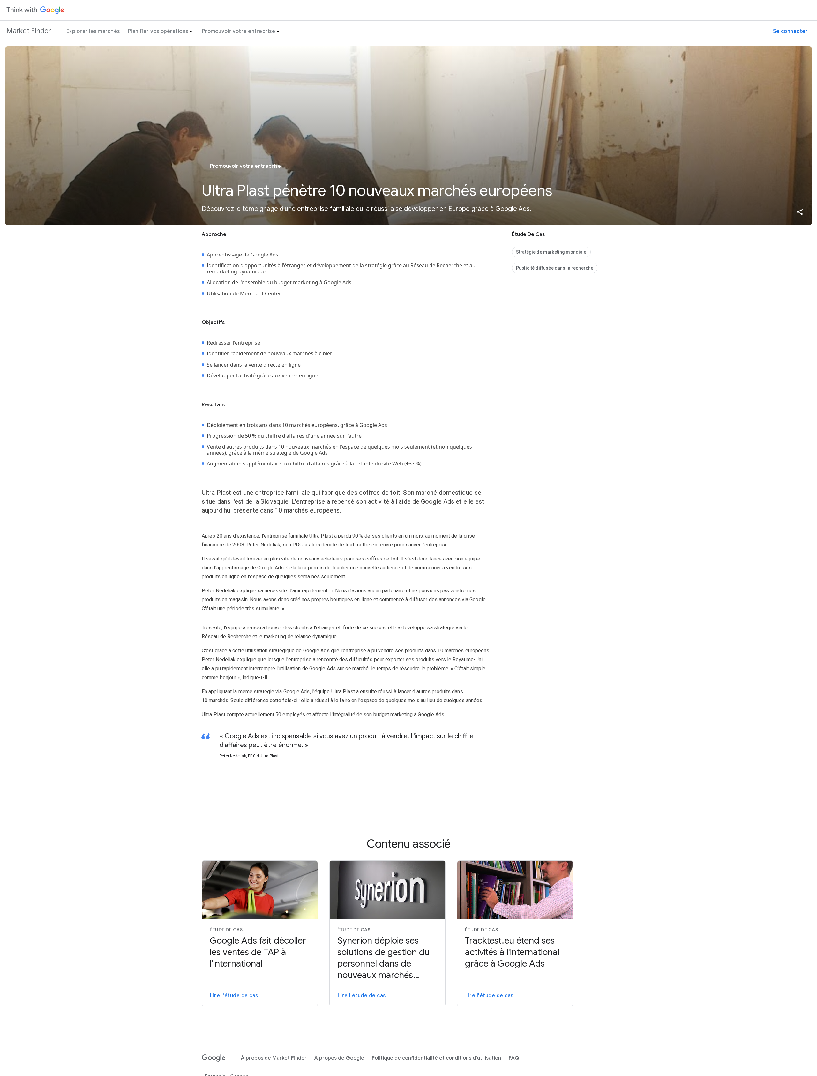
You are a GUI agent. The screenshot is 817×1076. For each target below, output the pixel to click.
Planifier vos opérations (158, 31)
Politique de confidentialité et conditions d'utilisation (436, 1058)
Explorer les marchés (93, 31)
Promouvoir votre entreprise (238, 31)
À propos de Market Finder (274, 1058)
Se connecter (790, 31)
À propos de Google (339, 1058)
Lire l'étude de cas (234, 995)
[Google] (214, 1058)
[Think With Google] (35, 10)
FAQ (514, 1058)
